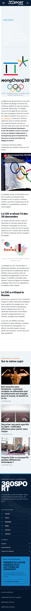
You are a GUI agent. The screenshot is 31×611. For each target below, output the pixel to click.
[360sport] (15, 3)
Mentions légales (7, 602)
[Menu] (4, 3)
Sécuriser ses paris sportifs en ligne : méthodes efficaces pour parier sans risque (15, 428)
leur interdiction (6, 118)
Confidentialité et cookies (11, 597)
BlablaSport (11, 14)
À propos (15, 543)
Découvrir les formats (15, 581)
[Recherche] (27, 3)
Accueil (5, 14)
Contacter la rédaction (15, 551)
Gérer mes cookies (8, 607)
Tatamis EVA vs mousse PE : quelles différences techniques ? (15, 459)
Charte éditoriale (15, 547)
